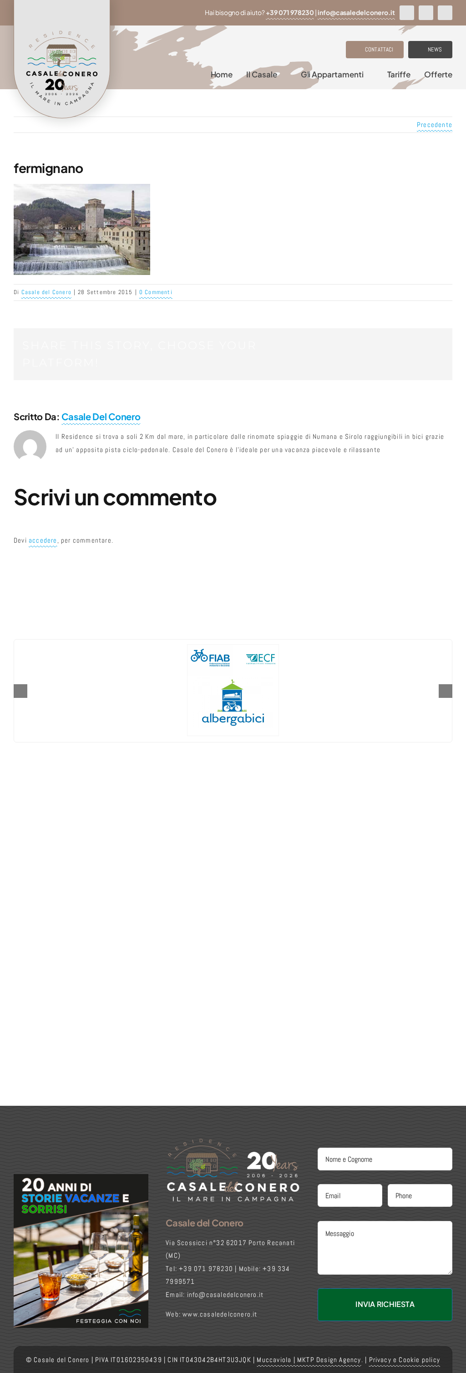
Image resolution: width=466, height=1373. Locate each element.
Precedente (434, 124)
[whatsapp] (445, 12)
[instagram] (426, 12)
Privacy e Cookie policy (405, 1359)
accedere (43, 540)
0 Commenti (155, 292)
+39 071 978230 (290, 12)
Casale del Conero (46, 292)
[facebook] (407, 12)
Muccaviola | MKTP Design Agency (309, 1359)
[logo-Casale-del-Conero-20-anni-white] (233, 1141)
